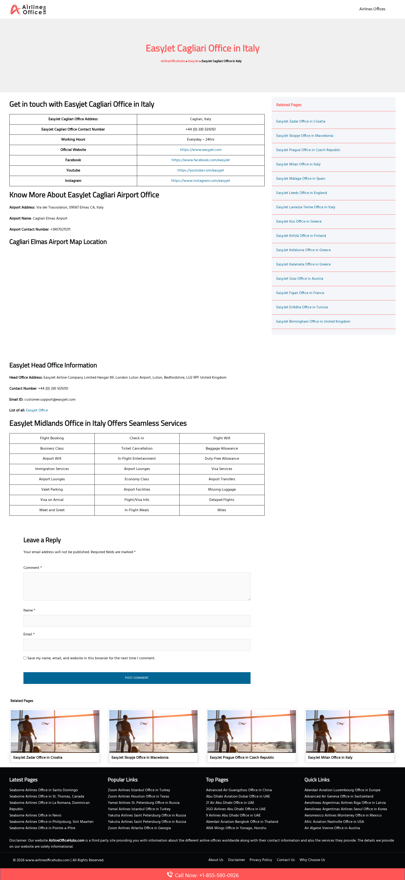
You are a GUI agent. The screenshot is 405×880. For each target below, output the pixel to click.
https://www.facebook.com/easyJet (201, 160)
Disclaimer (236, 860)
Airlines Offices (372, 9)
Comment (32, 568)
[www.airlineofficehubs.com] (28, 9)
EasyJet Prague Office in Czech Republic (308, 150)
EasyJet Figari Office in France (300, 293)
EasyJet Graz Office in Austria (299, 279)
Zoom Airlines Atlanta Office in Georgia (139, 828)
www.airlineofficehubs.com (47, 860)
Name (29, 611)
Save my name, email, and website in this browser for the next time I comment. (91, 658)
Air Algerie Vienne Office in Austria (332, 828)
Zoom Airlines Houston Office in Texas (138, 797)
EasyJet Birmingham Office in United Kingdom (313, 322)
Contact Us (286, 860)
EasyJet (193, 61)
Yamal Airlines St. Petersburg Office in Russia (144, 803)
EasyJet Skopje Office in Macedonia (304, 136)
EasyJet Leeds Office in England (301, 193)
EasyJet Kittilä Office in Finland (301, 236)
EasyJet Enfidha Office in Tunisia (302, 307)
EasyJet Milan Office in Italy (298, 164)
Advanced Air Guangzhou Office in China (239, 790)
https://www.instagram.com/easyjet (200, 181)
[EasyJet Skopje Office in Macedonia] (153, 736)
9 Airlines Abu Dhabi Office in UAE (233, 816)
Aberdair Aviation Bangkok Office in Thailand (242, 822)
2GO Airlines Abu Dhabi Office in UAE (236, 809)
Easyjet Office (37, 410)
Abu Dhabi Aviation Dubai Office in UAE (238, 797)
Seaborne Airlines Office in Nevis (35, 816)
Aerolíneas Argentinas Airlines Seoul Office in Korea (345, 809)
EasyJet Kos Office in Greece (299, 222)
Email (29, 634)
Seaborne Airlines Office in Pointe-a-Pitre (42, 828)
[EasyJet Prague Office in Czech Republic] (251, 736)
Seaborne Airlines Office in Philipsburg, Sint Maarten (51, 822)
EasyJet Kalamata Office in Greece (303, 264)
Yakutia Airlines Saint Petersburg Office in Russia (147, 816)
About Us (215, 860)
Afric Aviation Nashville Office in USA (334, 822)
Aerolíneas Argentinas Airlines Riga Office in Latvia (345, 803)
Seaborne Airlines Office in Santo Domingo (43, 790)
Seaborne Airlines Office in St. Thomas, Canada (46, 797)
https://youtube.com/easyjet (200, 171)
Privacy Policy (261, 860)
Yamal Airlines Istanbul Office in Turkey (139, 809)
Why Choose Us (312, 860)
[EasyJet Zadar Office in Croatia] (55, 736)
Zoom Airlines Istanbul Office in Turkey (139, 790)
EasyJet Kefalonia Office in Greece (303, 250)
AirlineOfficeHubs (173, 61)
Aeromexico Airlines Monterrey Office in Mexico (343, 816)
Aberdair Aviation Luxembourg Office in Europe (342, 790)
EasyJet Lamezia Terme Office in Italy (305, 207)
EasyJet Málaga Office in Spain (300, 179)
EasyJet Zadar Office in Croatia (300, 122)
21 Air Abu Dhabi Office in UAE (230, 803)
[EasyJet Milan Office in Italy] (350, 736)
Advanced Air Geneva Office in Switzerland (338, 797)
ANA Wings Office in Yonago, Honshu (236, 828)
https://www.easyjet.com (200, 150)
